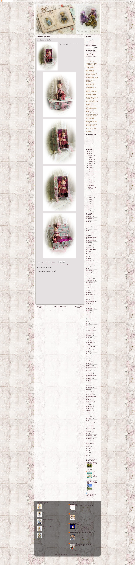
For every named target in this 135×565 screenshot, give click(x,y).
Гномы (87, 245)
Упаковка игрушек (54, 264)
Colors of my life (75, 543)
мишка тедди (89, 320)
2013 (88, 210)
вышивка (88, 242)
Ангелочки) (91, 177)
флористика (88, 438)
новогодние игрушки (91, 330)
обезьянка (88, 335)
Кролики (43, 264)
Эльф (87, 450)
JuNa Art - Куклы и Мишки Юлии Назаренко (81, 513)
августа (91, 163)
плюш (48, 264)
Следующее (41, 307)
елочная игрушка (90, 272)
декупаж (88, 258)
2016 (88, 203)
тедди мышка (89, 406)
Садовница (88, 380)
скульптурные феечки (91, 396)
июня (90, 167)
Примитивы (88, 365)
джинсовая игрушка (90, 262)
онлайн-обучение (90, 340)
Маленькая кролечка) (91, 185)
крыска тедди (89, 294)
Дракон (87, 268)
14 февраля (88, 216)
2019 (88, 151)
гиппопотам (88, 244)
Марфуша (90, 169)
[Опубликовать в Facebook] (63, 262)
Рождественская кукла (91, 375)
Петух (87, 353)
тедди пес (88, 408)
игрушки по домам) (90, 277)
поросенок (88, 363)
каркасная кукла (90, 280)
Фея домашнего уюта (91, 435)
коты (87, 288)
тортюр (87, 420)
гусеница (88, 253)
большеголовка (89, 232)
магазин (88, 305)
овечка (87, 339)
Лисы (87, 299)
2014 (88, 208)
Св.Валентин (89, 387)
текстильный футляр (91, 413)
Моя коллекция (73, 523)
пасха (87, 348)
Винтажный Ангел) (90, 240)
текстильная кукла (90, 412)
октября (91, 159)
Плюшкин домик (73, 504)
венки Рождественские (91, 237)
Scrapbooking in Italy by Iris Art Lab (92, 482)
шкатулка (88, 446)
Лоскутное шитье (90, 301)
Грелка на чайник (90, 249)
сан (86, 383)
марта (90, 195)
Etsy (87, 455)
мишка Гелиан (91, 173)
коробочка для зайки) (92, 188)
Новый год (88, 333)
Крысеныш (45, 512)
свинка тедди (89, 391)
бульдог (88, 235)
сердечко (88, 392)
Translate (91, 42)
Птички (87, 372)
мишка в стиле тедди (91, 317)
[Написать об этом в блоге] (60, 262)
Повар (87, 360)
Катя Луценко (89, 282)
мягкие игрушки (90, 329)
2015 (88, 206)
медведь (88, 312)
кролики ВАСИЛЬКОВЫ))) (49, 519)
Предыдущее (78, 307)
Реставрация (89, 373)
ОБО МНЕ (88, 337)
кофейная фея (89, 290)
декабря (91, 155)
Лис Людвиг (88, 297)
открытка (88, 344)
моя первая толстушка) (49, 533)
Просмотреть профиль (91, 56)
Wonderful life (91, 471)
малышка (88, 306)
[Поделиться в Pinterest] (64, 262)
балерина (88, 226)
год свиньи (88, 247)
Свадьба (88, 389)
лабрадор (88, 296)
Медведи (88, 310)
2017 (88, 201)
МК (86, 321)
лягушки (88, 303)
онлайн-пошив (89, 342)
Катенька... (78, 534)
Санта (87, 385)
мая (90, 191)
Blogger (78, 554)
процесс (88, 370)
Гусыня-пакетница (90, 254)
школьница (88, 448)
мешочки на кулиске (91, 314)
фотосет (88, 440)
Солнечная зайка (92, 175)
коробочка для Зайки (92, 181)
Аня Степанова (89, 223)
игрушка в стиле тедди (92, 273)
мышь (87, 325)
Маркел (90, 179)
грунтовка (88, 251)
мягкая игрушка (90, 327)
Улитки (87, 423)
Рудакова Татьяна (91, 54)
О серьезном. (78, 524)
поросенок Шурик (92, 171)
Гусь (87, 256)
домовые (88, 266)
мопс (87, 323)
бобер (87, 230)
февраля (91, 197)
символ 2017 (89, 394)
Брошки (87, 233)
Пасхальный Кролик (47, 526)
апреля (90, 193)
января (90, 199)
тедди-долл (88, 410)
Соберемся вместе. (92, 462)
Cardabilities (91, 493)
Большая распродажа (80, 515)
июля (90, 165)
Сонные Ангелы (89, 401)
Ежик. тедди (89, 270)
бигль (87, 228)
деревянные (88, 260)
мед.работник (89, 308)
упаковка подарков (65, 264)
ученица (88, 431)
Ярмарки (88, 453)
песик (87, 351)
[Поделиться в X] (62, 262)
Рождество (88, 378)
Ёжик (44, 504)
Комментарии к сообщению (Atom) (54, 310)
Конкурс (88, 284)
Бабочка (88, 225)
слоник (87, 399)
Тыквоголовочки (90, 422)
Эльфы (87, 452)
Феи (86, 433)
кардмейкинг (89, 278)
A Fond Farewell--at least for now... (92, 495)
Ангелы (87, 221)
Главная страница (59, 307)
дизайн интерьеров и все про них (91, 264)
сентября (91, 161)
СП (86, 403)
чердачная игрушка (90, 443)
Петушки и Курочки (90, 355)
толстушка (88, 418)
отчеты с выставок (90, 346)
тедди (87, 404)
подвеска (88, 361)
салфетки (88, 382)
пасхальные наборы (90, 349)
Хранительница (89, 441)
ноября (90, 157)
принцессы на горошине (92, 367)
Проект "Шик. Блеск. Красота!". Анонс (95, 475)
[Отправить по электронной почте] (59, 262)
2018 (88, 153)
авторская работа (90, 218)
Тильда (87, 416)
